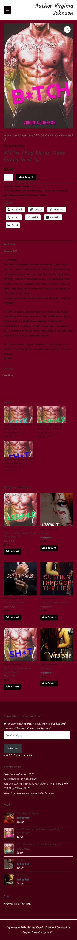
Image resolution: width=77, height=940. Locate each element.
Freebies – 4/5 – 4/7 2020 (19, 774)
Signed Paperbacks (21, 136)
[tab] (38, 244)
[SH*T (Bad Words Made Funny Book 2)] (18, 449)
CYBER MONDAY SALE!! (17, 789)
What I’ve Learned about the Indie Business (29, 793)
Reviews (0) (10, 251)
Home (6, 136)
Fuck (54, 191)
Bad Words (15, 191)
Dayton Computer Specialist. (38, 932)
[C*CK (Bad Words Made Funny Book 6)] (18, 414)
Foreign (47, 191)
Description (10, 244)
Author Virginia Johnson (54, 9)
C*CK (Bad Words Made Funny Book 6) (18, 427)
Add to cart (26, 177)
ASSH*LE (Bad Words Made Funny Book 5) (49, 427)
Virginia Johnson (38, 195)
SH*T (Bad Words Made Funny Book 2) (18, 461)
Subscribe (12, 748)
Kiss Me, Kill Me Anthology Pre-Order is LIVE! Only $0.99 (36, 784)
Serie (6, 195)
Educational (36, 191)
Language (63, 191)
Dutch (26, 191)
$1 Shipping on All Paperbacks (20, 779)
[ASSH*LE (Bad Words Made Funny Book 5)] (51, 414)
